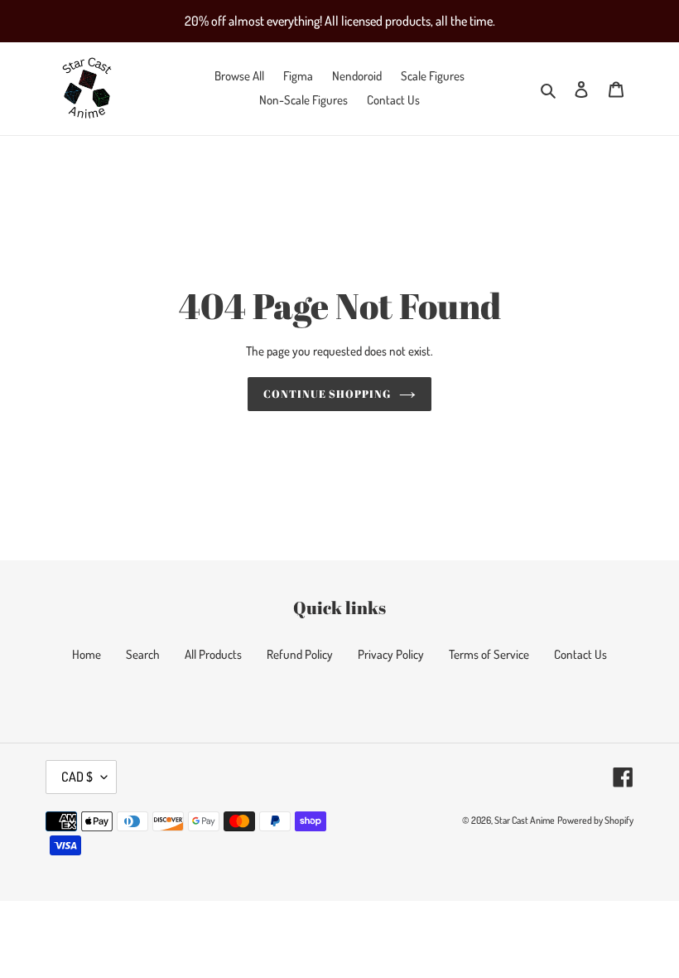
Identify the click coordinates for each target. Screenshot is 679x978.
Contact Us (580, 654)
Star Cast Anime (524, 820)
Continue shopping (327, 393)
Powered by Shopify (595, 820)
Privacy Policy (391, 654)
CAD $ (77, 776)
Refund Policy (300, 654)
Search (143, 654)
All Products (213, 654)
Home (86, 654)
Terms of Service (489, 654)
